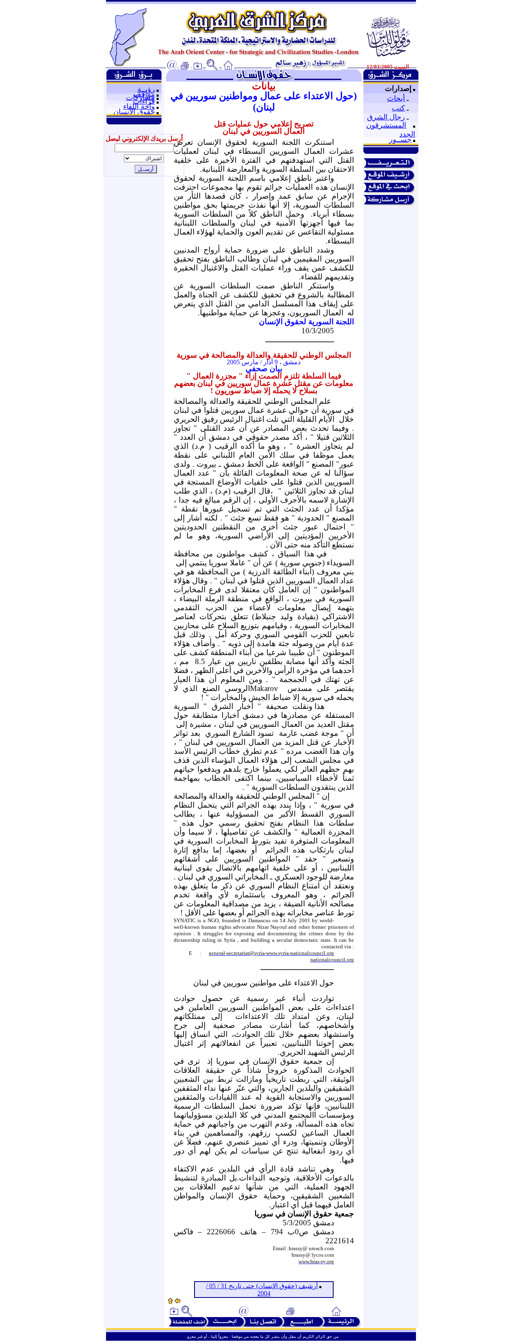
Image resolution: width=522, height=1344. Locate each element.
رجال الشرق (386, 117)
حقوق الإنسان (134, 112)
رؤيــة (146, 89)
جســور (400, 139)
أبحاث (396, 98)
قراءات (144, 101)
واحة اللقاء (139, 106)
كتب (398, 108)
